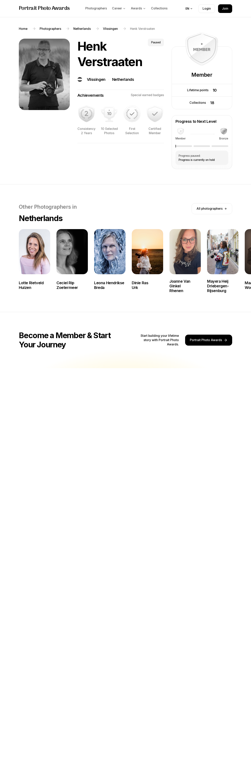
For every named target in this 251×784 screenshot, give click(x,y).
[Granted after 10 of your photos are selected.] (109, 114)
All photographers (209, 208)
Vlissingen (96, 79)
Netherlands (123, 79)
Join (225, 8)
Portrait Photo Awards (44, 8)
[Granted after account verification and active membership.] (155, 114)
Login (207, 8)
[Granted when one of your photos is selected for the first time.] (132, 114)
